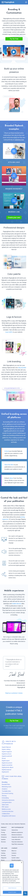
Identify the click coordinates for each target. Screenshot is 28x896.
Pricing (3, 832)
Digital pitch (5, 772)
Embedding (5, 798)
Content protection (7, 811)
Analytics (4, 789)
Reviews (3, 842)
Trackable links (6, 791)
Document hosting (7, 793)
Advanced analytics (17, 834)
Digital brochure (6, 754)
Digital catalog (6, 749)
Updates (3, 839)
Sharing (4, 795)
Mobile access (6, 809)
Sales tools (5, 804)
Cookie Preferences (12, 888)
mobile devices (16, 603)
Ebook (4, 758)
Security (14, 855)
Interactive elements (8, 800)
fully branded (22, 367)
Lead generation (7, 802)
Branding (4, 782)
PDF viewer (5, 807)
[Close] (21, 862)
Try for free (14, 721)
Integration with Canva (8, 816)
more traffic (9, 332)
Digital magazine (7, 751)
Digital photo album (7, 767)
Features (3, 830)
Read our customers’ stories (14, 693)
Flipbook (3, 851)
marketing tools (19, 140)
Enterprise (4, 837)
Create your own (14, 217)
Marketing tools (6, 786)
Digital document (7, 763)
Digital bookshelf (7, 756)
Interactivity (15, 830)
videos (11, 478)
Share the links (8, 464)
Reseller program (16, 860)
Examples (3, 834)
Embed (6, 451)
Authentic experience (17, 832)
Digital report (6, 760)
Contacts (14, 853)
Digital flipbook (6, 747)
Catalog (3, 853)
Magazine (3, 858)
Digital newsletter (7, 765)
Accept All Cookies (12, 892)
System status (15, 858)
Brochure (3, 855)
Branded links (6, 784)
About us (14, 851)
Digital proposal (6, 769)
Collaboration (6, 813)
